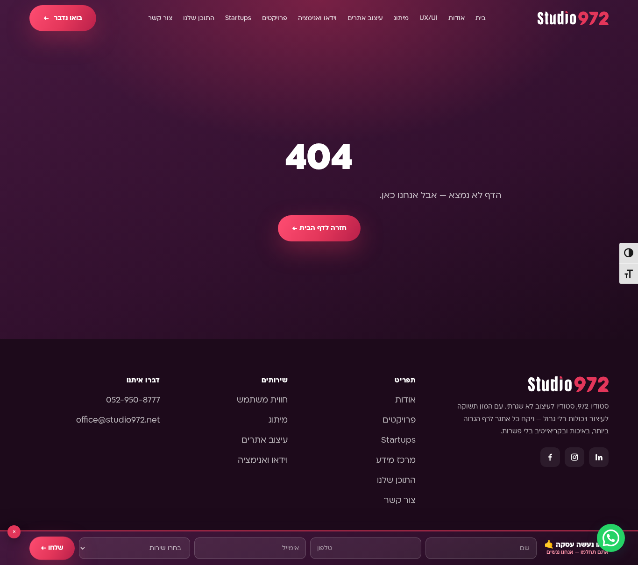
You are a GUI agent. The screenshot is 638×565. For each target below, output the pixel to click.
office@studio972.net (118, 420)
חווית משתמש (262, 400)
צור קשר (160, 18)
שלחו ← (52, 548)
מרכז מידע (396, 460)
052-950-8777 (133, 400)
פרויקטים (274, 18)
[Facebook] (550, 457)
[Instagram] (574, 457)
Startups (238, 18)
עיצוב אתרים (365, 18)
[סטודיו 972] (573, 18)
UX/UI (428, 18)
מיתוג (401, 18)
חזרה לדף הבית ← (319, 228)
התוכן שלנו (198, 18)
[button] (611, 538)
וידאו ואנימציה (317, 18)
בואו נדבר (62, 18)
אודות (456, 18)
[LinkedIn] (599, 457)
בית (480, 18)
